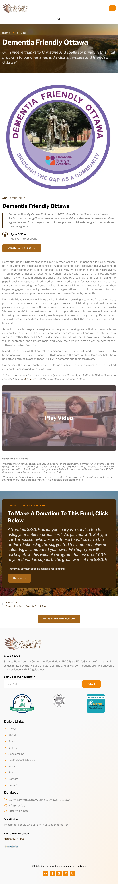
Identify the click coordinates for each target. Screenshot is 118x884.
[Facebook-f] (52, 873)
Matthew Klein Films (14, 838)
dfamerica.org (32, 379)
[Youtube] (45, 873)
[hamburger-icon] (112, 8)
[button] (59, 19)
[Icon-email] (65, 873)
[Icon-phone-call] (72, 873)
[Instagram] (59, 873)
